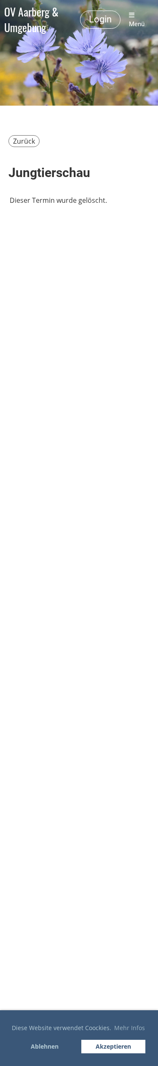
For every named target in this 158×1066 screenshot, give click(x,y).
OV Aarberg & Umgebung (31, 19)
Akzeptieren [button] (113, 1046)
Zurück (24, 141)
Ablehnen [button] (45, 1046)
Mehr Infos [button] (129, 1028)
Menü (137, 24)
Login (100, 19)
